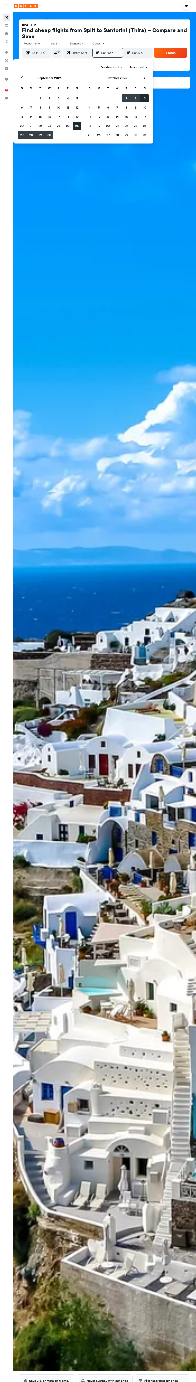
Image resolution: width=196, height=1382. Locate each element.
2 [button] (49, 98)
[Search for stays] (6, 25)
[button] (6, 6)
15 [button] (40, 117)
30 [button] (49, 135)
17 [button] (58, 117)
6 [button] (22, 107)
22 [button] (40, 126)
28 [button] (31, 135)
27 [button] (22, 135)
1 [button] (40, 98)
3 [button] (59, 98)
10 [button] (58, 107)
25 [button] (67, 126)
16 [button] (49, 117)
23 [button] (49, 126)
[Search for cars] (6, 33)
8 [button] (40, 107)
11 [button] (68, 107)
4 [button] (68, 98)
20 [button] (22, 126)
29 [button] (40, 135)
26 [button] (77, 126)
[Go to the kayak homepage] (26, 6)
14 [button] (31, 117)
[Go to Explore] (6, 52)
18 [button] (67, 117)
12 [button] (77, 107)
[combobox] (77, 43)
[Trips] (6, 79)
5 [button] (77, 98)
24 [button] (58, 126)
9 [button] (49, 107)
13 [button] (21, 117)
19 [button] (77, 117)
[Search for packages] (6, 41)
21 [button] (31, 126)
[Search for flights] (6, 17)
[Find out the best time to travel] (6, 68)
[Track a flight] (6, 60)
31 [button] (144, 135)
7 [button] (31, 107)
